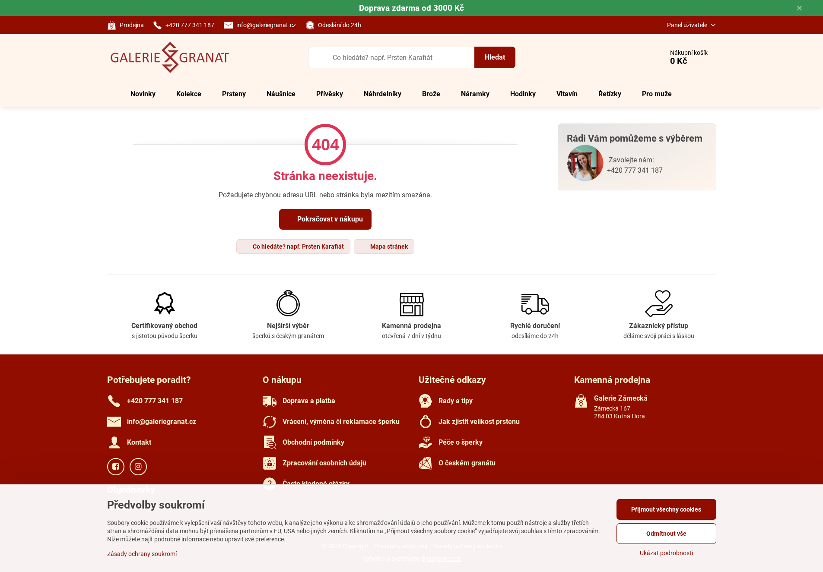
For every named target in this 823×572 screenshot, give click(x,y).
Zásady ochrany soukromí (142, 553)
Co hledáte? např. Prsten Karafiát (297, 246)
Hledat (495, 57)
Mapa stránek (388, 246)
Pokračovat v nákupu (329, 219)
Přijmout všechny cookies (666, 509)
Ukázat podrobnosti (666, 553)
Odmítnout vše (666, 533)
